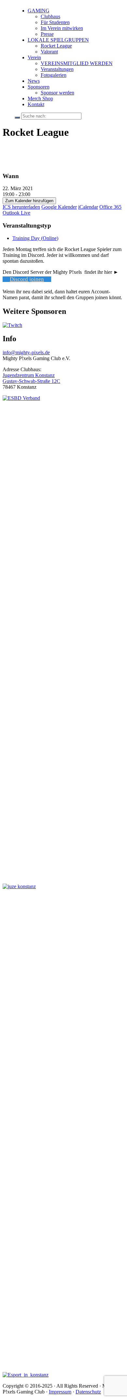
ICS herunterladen (21, 207)
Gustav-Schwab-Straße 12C (31, 381)
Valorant (49, 51)
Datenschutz (88, 1391)
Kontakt (36, 104)
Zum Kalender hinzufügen (29, 200)
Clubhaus (50, 16)
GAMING (38, 10)
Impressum (60, 1391)
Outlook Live (16, 213)
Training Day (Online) (35, 238)
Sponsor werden (57, 92)
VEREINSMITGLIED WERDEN (77, 63)
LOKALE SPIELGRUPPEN (58, 40)
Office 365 (110, 207)
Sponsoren (38, 87)
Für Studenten (55, 22)
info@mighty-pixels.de (26, 352)
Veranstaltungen (57, 69)
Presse (47, 34)
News (34, 81)
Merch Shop (40, 98)
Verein (34, 57)
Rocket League (56, 46)
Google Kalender (59, 207)
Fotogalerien (53, 75)
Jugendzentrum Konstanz (29, 375)
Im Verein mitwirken (62, 28)
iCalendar (88, 207)
